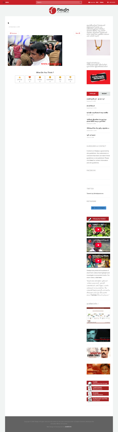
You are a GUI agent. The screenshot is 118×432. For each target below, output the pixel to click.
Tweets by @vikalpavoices (95, 193)
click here (98, 277)
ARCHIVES (112, 2)
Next (77, 33)
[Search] (80, 2)
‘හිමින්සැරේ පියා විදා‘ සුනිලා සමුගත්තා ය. (98, 128)
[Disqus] (46, 110)
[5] (35, 51)
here (91, 160)
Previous (14, 33)
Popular (92, 93)
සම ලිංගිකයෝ (91, 106)
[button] (35, 50)
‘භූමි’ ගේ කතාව (91, 135)
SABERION (68, 427)
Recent (104, 93)
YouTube (94, 295)
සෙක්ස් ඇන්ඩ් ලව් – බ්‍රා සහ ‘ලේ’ (96, 99)
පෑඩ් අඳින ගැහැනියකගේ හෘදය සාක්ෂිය (97, 112)
